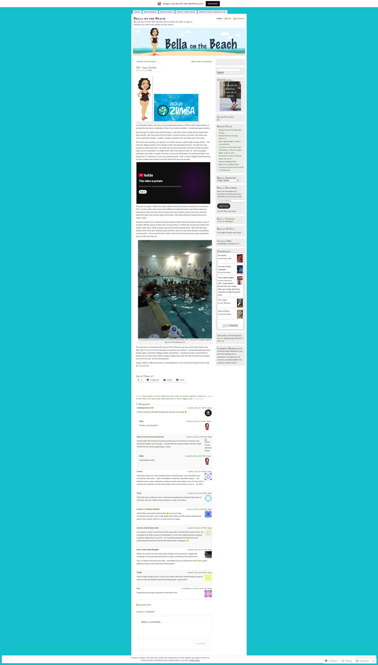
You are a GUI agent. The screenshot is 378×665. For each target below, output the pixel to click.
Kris (138, 588)
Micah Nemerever (226, 280)
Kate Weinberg (225, 303)
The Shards (222, 255)
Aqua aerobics (148, 396)
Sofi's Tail (220, 341)
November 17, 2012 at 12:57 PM (194, 588)
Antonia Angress (225, 314)
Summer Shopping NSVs (227, 161)
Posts (229, 19)
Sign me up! (224, 206)
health (177, 396)
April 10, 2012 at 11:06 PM (196, 456)
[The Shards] (240, 262)
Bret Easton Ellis (225, 258)
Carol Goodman (225, 272)
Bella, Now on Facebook (201, 62)
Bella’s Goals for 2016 (226, 153)
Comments (240, 19)
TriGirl (139, 573)
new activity (184, 396)
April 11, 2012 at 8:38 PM (197, 572)
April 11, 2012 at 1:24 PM (197, 528)
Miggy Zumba (187, 399)
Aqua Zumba (155, 399)
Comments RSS (144, 605)
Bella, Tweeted (226, 218)
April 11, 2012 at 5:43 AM (197, 493)
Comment (201, 643)
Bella (150, 70)
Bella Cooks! (167, 12)
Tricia (139, 493)
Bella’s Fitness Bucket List (212, 12)
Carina (139, 472)
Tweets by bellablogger (225, 221)
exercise (157, 396)
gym (172, 396)
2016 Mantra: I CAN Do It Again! (230, 150)
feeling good (165, 396)
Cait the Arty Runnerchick (148, 528)
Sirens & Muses (223, 311)
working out (202, 396)
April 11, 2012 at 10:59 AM (197, 509)
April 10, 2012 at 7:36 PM (196, 421)
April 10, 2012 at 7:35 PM (197, 408)
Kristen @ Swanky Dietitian (148, 509)
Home (137, 12)
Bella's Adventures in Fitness (171, 399)
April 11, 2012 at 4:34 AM (197, 471)
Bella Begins (150, 12)
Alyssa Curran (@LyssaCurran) (150, 437)
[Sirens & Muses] (240, 318)
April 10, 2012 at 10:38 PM (197, 437)
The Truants (222, 300)
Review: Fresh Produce (146, 62)
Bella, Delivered (227, 187)
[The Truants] (240, 307)
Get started (212, 4)
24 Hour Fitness (141, 399)
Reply (210, 408)
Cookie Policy (194, 660)
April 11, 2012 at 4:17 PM (197, 550)
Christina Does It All (145, 408)
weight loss (193, 396)
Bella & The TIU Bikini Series (229, 164)
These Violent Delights (226, 278)
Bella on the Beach (149, 18)
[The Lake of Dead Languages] (240, 274)
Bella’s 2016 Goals (186, 12)
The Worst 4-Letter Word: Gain (230, 147)
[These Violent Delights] (240, 284)
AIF (149, 399)
